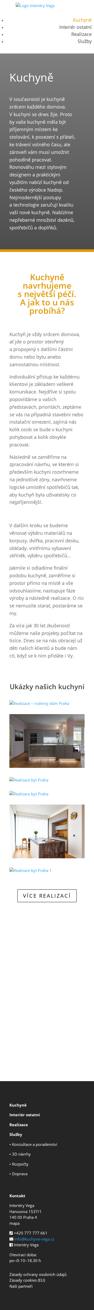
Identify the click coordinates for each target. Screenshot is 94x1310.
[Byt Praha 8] (47, 856)
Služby (85, 41)
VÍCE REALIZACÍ (47, 895)
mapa (14, 1223)
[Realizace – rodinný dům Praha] (39, 703)
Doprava (19, 1173)
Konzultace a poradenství (34, 1144)
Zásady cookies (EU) (27, 1280)
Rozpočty (20, 1164)
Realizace (81, 34)
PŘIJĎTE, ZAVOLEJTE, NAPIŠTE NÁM (47, 1052)
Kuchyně (82, 20)
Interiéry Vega (26, 1244)
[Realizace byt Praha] (28, 780)
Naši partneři (21, 1286)
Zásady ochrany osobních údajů (38, 1274)
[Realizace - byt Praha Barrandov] (47, 766)
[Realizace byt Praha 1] (30, 870)
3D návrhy (21, 1154)
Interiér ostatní (75, 27)
